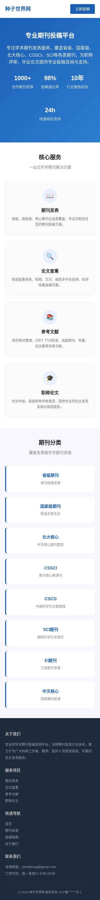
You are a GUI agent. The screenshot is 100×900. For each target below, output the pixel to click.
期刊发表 (11, 781)
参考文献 (11, 794)
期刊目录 (11, 830)
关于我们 (11, 844)
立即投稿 (82, 9)
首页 (8, 824)
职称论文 (11, 801)
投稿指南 (11, 837)
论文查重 (11, 787)
